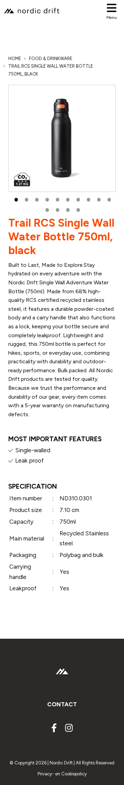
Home (14, 58)
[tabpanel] (62, 138)
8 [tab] (87, 198)
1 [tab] (15, 198)
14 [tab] (77, 209)
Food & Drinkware (50, 58)
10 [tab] (108, 198)
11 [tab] (46, 209)
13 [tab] (67, 209)
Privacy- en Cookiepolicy (62, 773)
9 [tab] (98, 198)
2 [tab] (25, 198)
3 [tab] (36, 198)
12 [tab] (56, 209)
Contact (62, 704)
